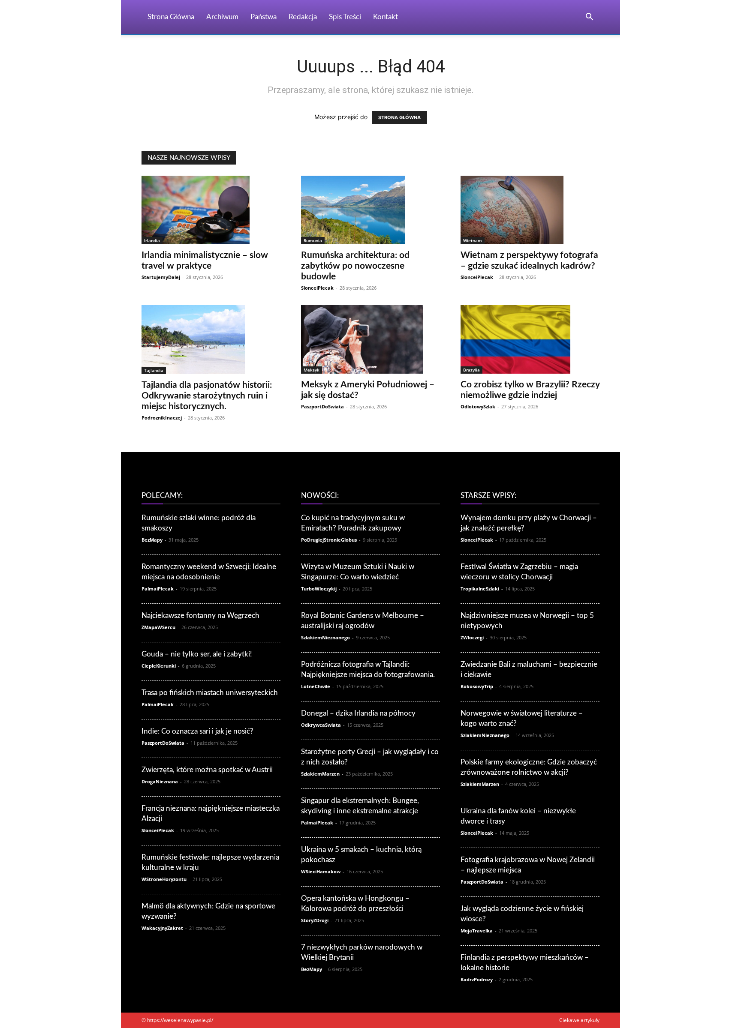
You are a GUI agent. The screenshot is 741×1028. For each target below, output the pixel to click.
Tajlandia (153, 370)
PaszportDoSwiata (322, 406)
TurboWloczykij (319, 588)
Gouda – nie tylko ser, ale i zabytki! (197, 654)
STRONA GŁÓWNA (399, 117)
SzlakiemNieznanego (325, 637)
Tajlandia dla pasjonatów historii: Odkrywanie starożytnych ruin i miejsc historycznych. (207, 396)
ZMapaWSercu (158, 627)
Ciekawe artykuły (579, 1020)
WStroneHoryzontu (164, 879)
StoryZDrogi (314, 920)
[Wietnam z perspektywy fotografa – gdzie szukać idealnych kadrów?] (530, 210)
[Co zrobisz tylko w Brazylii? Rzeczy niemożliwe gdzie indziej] (530, 339)
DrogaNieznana (160, 781)
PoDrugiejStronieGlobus (329, 539)
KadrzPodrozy (477, 979)
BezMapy (152, 539)
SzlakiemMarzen (320, 773)
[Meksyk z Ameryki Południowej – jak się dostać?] (370, 339)
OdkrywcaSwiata (321, 725)
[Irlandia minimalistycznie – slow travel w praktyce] (211, 210)
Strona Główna (171, 17)
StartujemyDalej (161, 277)
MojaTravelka (477, 930)
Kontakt (385, 17)
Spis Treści (345, 17)
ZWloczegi (472, 637)
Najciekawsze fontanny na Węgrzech (200, 615)
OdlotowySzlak (478, 406)
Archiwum (222, 17)
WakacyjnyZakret (162, 928)
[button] (589, 18)
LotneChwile (315, 686)
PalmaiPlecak (158, 588)
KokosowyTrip (477, 686)
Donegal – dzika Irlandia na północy (358, 713)
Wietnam (472, 240)
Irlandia (152, 240)
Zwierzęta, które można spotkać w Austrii (207, 769)
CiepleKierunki (159, 665)
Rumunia (313, 240)
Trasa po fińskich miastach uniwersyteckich (210, 692)
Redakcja (303, 17)
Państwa (263, 17)
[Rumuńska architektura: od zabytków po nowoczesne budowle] (370, 210)
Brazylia (471, 370)
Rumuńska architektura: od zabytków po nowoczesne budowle (355, 266)
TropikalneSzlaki (480, 588)
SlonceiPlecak (317, 288)
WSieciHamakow (320, 871)
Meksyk (311, 370)
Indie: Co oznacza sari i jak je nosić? (197, 731)
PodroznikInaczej (162, 417)
